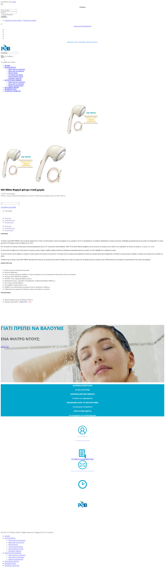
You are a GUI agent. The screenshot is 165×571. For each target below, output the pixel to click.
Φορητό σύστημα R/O (15, 86)
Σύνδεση (4, 17)
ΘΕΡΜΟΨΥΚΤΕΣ (11, 89)
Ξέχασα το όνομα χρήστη (13, 20)
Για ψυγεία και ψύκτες (15, 75)
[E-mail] (82, 464)
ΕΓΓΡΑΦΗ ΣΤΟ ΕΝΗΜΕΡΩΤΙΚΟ (82, 459)
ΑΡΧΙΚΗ (7, 66)
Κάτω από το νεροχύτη (16, 71)
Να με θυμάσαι (8, 14)
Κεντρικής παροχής (15, 78)
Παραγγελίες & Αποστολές (82, 438)
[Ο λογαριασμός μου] (82, 430)
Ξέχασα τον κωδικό (29, 20)
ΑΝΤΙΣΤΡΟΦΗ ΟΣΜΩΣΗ (13, 80)
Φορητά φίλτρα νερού (15, 76)
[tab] (8, 226)
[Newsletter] (82, 453)
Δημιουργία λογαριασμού (82, 26)
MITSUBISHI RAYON (12, 87)
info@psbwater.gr (84, 477)
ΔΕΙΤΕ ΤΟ (5, 346)
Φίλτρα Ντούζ (13, 73)
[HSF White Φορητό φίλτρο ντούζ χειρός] (82, 121)
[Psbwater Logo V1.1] (5, 51)
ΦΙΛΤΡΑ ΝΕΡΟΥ (10, 67)
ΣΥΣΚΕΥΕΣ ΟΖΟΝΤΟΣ (13, 91)
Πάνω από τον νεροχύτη (16, 69)
